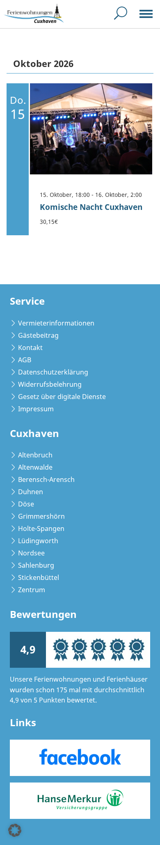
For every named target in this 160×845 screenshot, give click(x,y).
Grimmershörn (41, 516)
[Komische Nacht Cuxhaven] (91, 129)
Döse (26, 503)
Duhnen (30, 491)
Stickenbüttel (38, 577)
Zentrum (31, 589)
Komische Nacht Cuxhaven (91, 206)
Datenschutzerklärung (53, 372)
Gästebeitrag (38, 335)
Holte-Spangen (41, 528)
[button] (15, 830)
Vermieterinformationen (56, 323)
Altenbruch (35, 454)
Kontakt (30, 347)
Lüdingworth (38, 540)
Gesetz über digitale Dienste (62, 396)
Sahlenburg (36, 565)
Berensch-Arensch (46, 479)
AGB (24, 359)
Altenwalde (35, 467)
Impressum (36, 408)
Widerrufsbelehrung (50, 384)
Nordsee (31, 552)
